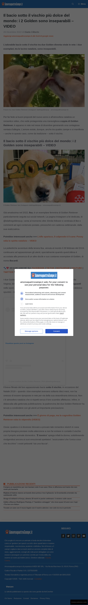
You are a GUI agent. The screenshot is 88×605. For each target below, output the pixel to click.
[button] (44, 304)
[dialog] (44, 302)
